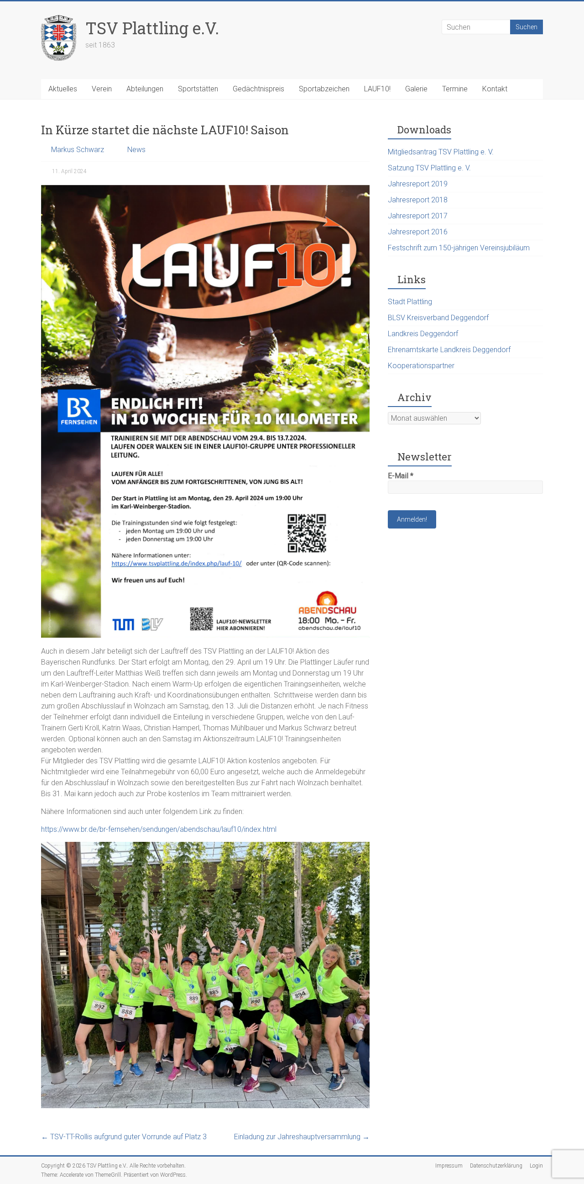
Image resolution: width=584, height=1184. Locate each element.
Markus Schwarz (77, 149)
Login (536, 1166)
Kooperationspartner (421, 365)
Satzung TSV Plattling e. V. (429, 168)
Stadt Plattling (410, 301)
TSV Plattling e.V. (152, 28)
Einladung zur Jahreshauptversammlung (302, 1136)
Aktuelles (62, 89)
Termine (455, 89)
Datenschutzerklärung (496, 1166)
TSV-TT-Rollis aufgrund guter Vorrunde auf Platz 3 (124, 1136)
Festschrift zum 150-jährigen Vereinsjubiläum (459, 247)
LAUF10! (377, 89)
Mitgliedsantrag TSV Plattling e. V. (441, 152)
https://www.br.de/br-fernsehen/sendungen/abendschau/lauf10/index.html (158, 829)
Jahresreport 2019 (418, 184)
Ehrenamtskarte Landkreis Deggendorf (449, 349)
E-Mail (400, 475)
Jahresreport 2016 (418, 231)
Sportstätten (198, 89)
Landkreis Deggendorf (423, 333)
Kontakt (494, 89)
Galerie (416, 89)
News (136, 149)
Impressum (449, 1166)
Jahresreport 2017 (418, 215)
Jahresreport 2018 (418, 200)
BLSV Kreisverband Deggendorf (438, 317)
